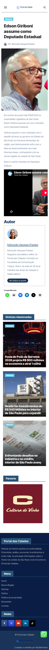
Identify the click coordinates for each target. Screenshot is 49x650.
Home (4, 581)
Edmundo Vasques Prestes (23, 44)
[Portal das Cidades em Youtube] (18, 623)
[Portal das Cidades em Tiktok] (32, 623)
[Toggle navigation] (5, 7)
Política (4, 593)
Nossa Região (7, 585)
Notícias (8, 19)
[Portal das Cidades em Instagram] (11, 623)
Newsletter (6, 601)
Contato (5, 606)
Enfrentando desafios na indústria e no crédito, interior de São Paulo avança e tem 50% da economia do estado (24, 462)
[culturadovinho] (22, 503)
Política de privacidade (11, 597)
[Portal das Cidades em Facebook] (4, 623)
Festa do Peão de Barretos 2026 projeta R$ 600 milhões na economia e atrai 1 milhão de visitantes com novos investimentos (24, 363)
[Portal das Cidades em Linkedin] (25, 623)
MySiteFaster (42, 647)
